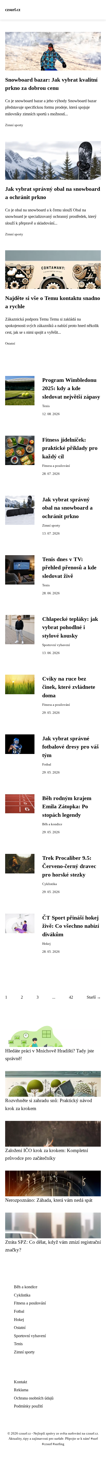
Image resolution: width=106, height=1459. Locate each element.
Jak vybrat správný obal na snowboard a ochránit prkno (67, 507)
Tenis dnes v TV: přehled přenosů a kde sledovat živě (69, 567)
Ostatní (10, 343)
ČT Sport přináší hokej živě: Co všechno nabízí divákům (70, 926)
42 (71, 997)
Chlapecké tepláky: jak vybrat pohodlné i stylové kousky (70, 627)
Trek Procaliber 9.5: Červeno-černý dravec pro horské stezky (69, 866)
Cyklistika (49, 884)
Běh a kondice (52, 824)
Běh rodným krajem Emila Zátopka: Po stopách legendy (66, 806)
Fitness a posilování (56, 466)
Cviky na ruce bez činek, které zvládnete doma (68, 687)
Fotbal (46, 764)
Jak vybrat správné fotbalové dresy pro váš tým (70, 746)
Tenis (46, 406)
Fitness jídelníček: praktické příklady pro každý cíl (70, 448)
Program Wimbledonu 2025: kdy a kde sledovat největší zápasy (71, 388)
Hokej (46, 944)
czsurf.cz (12, 9)
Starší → (94, 997)
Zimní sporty (14, 125)
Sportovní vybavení (56, 645)
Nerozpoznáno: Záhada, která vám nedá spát (48, 1200)
